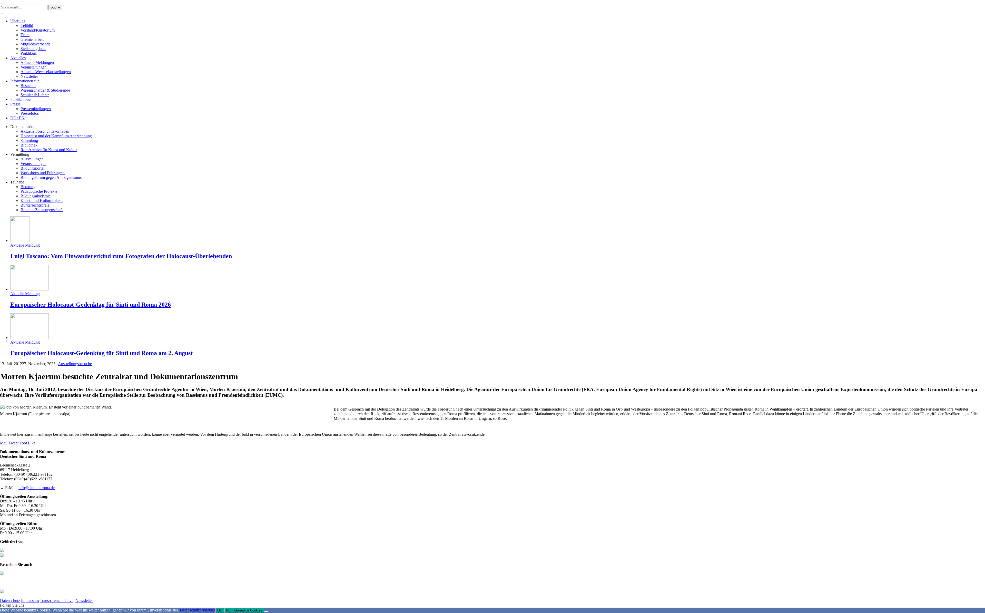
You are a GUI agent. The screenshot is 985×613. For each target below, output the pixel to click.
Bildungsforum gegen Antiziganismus (51, 177)
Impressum (30, 600)
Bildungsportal (32, 168)
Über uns (17, 21)
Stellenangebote (33, 48)
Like (31, 443)
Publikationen (21, 99)
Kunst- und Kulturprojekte (42, 200)
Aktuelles (18, 58)
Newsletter (29, 76)
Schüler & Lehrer (35, 95)
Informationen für (24, 81)
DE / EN (17, 118)
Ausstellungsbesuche (75, 364)
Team (25, 35)
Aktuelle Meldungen (37, 62)
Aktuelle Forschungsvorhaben (45, 131)
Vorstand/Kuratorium (38, 30)
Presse (15, 104)
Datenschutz (10, 600)
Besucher (28, 85)
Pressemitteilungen (36, 108)
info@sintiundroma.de (36, 487)
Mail (3, 443)
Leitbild (27, 25)
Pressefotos (30, 113)
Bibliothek (29, 145)
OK (219, 610)
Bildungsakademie (36, 196)
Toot (23, 443)
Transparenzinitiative (56, 600)
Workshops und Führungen (43, 173)
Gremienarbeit (32, 39)
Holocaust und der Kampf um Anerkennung (56, 136)
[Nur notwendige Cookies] (266, 611)
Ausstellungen (32, 159)
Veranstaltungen (33, 67)
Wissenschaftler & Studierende (45, 90)
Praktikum (29, 53)
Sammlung (29, 140)
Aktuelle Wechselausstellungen (46, 72)
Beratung (28, 186)
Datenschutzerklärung (197, 610)
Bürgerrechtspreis (35, 205)
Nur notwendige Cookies (244, 610)
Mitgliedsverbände (36, 44)
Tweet (13, 443)
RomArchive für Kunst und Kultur (49, 150)
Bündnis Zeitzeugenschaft (42, 210)
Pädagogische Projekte (39, 191)
